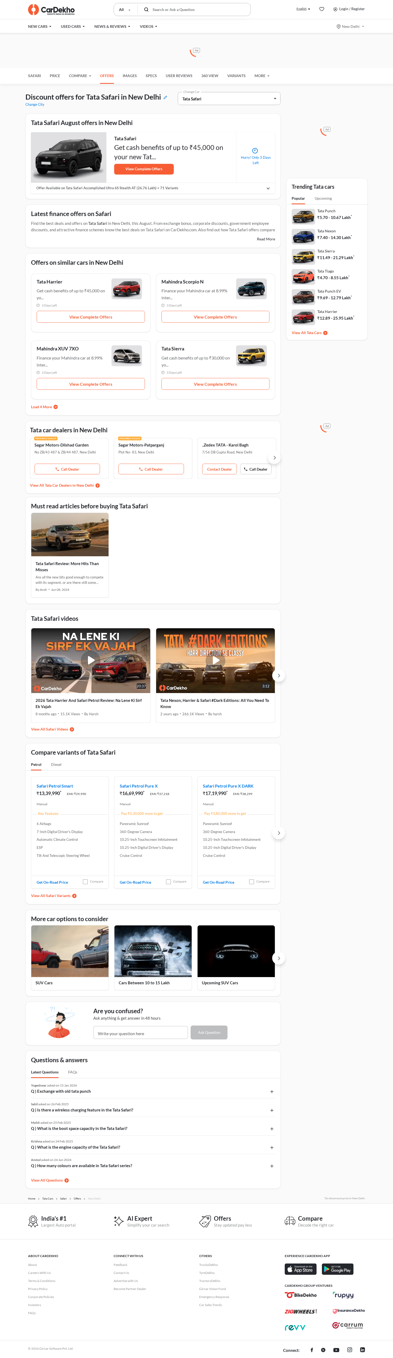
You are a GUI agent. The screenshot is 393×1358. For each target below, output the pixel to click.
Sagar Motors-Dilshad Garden (61, 444)
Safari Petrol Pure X (139, 785)
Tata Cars (314, 332)
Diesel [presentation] (56, 764)
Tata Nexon (326, 231)
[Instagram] (349, 1350)
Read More (266, 239)
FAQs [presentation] (72, 1072)
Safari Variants (58, 895)
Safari (34, 75)
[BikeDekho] (301, 1295)
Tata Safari (97, 223)
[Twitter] (323, 1350)
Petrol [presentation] (36, 764)
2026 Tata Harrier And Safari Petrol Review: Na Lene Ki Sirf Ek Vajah (89, 703)
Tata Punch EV (329, 291)
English (301, 9)
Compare (96, 881)
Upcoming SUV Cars (220, 982)
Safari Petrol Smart (55, 785)
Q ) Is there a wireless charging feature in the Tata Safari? (82, 1109)
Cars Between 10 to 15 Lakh (144, 982)
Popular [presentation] (298, 198)
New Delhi (351, 26)
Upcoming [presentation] (323, 198)
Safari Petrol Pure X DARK (228, 785)
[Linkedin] (362, 1350)
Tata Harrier (327, 311)
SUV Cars (44, 982)
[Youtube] (336, 1350)
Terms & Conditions (41, 1281)
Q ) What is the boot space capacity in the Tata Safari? (79, 1128)
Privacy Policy (38, 1289)
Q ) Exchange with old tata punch (61, 1091)
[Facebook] (312, 1350)
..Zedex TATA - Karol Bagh (225, 444)
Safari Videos (57, 729)
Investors (34, 1305)
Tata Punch (326, 211)
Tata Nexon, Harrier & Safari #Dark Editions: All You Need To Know (214, 703)
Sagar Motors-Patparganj (141, 444)
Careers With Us (39, 1273)
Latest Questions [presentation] (45, 1072)
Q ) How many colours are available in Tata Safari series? (81, 1165)
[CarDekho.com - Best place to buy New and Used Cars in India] (51, 9)
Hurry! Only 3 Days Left (256, 160)
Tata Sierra (326, 251)
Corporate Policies (41, 1297)
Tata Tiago (325, 271)
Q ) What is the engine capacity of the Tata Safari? (75, 1147)
